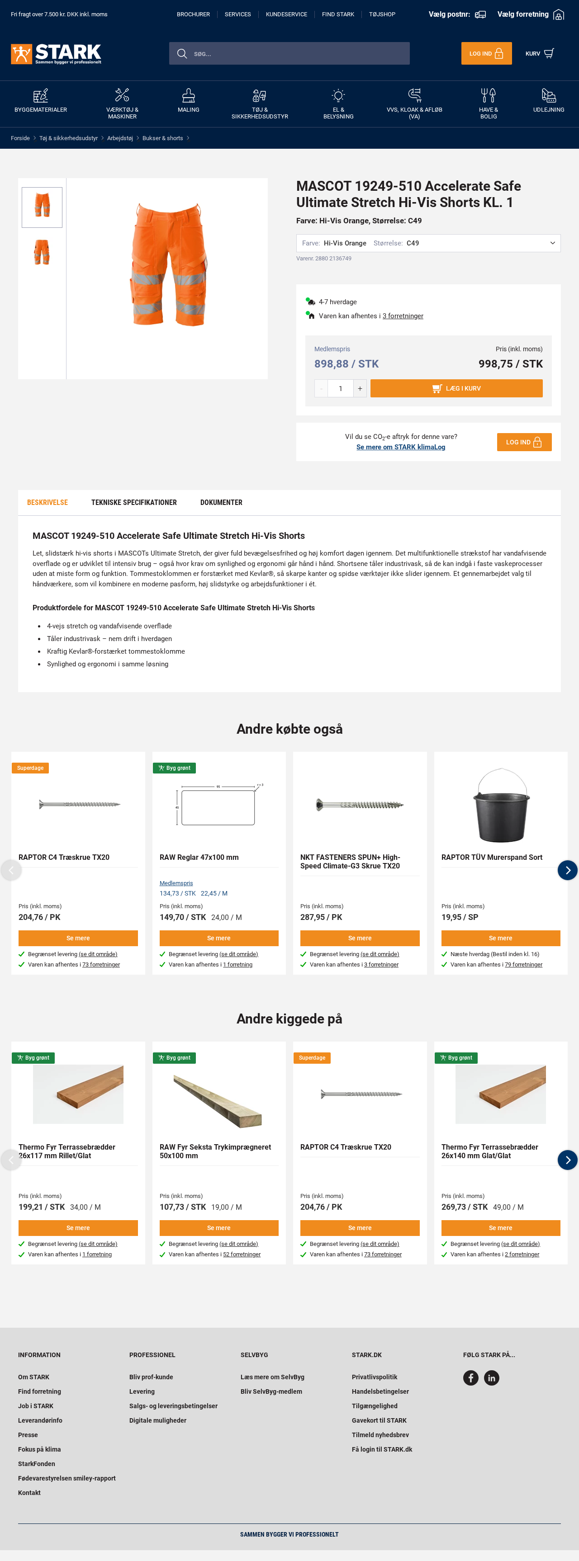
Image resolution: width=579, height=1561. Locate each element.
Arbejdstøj (120, 138)
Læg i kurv (463, 388)
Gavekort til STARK (379, 1420)
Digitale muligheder (157, 1420)
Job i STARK (35, 1406)
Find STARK (338, 14)
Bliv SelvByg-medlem (271, 1391)
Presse (28, 1434)
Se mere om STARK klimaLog (401, 447)
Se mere (78, 938)
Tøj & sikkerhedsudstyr (68, 138)
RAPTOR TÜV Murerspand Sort (491, 857)
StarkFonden (36, 1463)
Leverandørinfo (40, 1420)
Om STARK (33, 1377)
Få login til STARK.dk (382, 1449)
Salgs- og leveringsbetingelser (173, 1406)
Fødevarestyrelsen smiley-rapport (67, 1478)
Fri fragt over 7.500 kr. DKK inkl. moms (59, 14)
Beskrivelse (47, 502)
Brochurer (193, 14)
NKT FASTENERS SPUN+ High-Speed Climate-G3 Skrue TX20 (350, 861)
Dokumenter (221, 502)
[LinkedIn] (491, 1383)
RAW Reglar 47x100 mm (199, 857)
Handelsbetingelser (380, 1391)
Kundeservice (286, 14)
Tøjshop (382, 14)
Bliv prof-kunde (151, 1377)
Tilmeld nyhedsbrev (380, 1434)
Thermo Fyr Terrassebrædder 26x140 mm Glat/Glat (489, 1151)
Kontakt (29, 1492)
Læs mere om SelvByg (272, 1377)
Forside (20, 138)
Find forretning (39, 1391)
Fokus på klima (39, 1449)
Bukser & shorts (162, 138)
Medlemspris (176, 883)
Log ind (518, 442)
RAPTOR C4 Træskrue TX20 (64, 857)
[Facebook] (472, 1383)
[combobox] (289, 53)
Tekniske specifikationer (134, 502)
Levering (142, 1391)
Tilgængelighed (375, 1406)
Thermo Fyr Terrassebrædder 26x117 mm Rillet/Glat (67, 1151)
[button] (568, 870)
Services (238, 14)
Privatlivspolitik (374, 1377)
